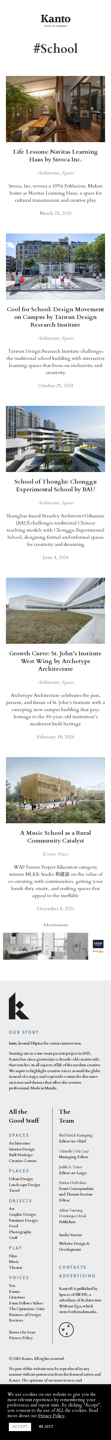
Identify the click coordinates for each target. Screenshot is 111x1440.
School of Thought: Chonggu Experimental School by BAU (56, 485)
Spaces (68, 173)
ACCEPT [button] (20, 1427)
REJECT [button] (46, 1427)
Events (49, 854)
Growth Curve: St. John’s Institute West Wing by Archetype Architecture (55, 661)
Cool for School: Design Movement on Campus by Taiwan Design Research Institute (55, 317)
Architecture (48, 173)
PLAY (15, 1248)
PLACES (19, 1171)
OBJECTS (20, 1201)
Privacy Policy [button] (51, 1416)
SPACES (19, 1136)
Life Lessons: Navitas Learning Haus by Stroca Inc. (55, 155)
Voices (63, 854)
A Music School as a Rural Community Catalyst (55, 837)
